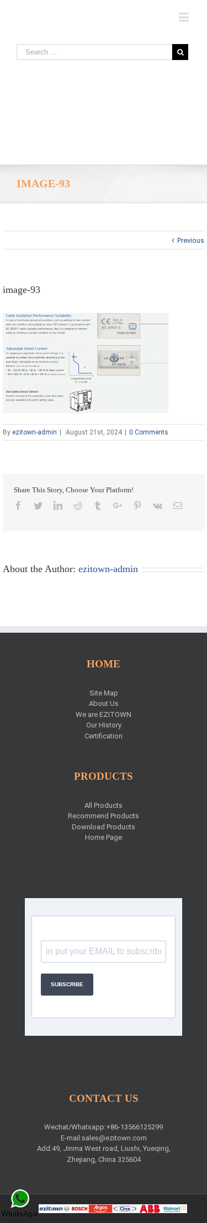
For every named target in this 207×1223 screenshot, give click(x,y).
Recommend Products (103, 816)
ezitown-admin (34, 432)
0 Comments (148, 432)
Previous (190, 240)
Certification (103, 736)
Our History (103, 725)
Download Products (103, 827)
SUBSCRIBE (67, 984)
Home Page (103, 837)
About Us (104, 703)
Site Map (103, 693)
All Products (103, 805)
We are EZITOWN (103, 714)
